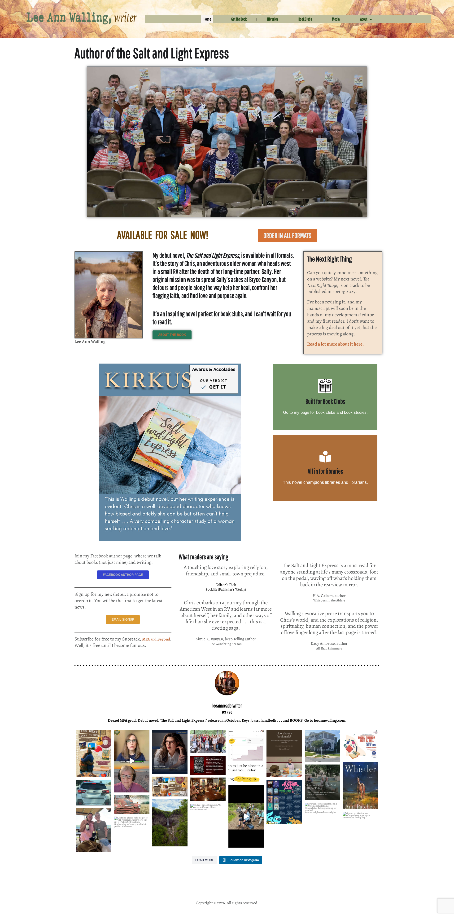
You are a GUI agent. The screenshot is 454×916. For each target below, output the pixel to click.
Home (207, 19)
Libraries (272, 19)
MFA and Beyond (156, 639)
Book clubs (305, 19)
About (363, 19)
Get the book (239, 19)
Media (336, 19)
